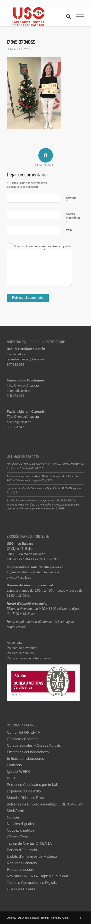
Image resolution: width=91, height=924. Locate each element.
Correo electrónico (73, 218)
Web (69, 230)
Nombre (71, 199)
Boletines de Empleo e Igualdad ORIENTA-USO (45, 804)
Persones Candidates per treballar (34, 784)
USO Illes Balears (21, 889)
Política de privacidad (22, 648)
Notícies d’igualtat (21, 824)
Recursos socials (20, 869)
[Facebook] (80, 917)
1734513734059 (21, 41)
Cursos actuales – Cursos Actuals (34, 745)
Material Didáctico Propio (26, 798)
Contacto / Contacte (22, 739)
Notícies (13, 817)
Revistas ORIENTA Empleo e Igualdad (37, 876)
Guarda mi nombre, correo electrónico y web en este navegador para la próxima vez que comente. (42, 250)
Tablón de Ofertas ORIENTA (29, 843)
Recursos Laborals (22, 863)
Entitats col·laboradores (25, 758)
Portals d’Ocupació (22, 850)
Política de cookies (20, 653)
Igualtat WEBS (18, 771)
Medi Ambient (17, 811)
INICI (11, 778)
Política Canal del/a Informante (28, 658)
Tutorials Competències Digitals (32, 882)
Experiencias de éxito (24, 791)
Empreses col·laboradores (28, 752)
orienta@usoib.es (19, 391)
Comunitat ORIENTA (23, 732)
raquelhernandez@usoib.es (26, 359)
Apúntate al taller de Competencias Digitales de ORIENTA (39, 488)
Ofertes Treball (18, 837)
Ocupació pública (20, 830)
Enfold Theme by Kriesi (54, 917)
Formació (14, 765)
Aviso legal (14, 642)
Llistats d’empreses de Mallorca (32, 856)
